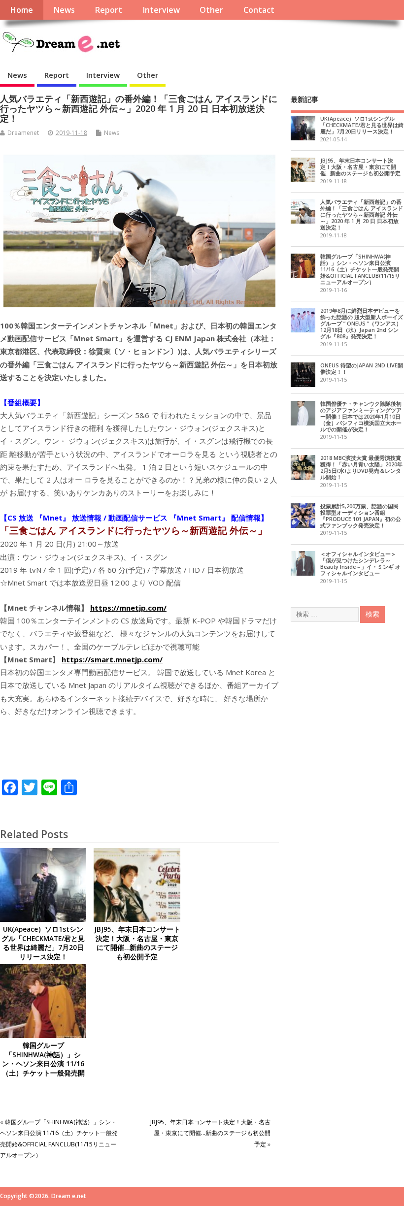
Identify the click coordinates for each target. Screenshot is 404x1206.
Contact (258, 9)
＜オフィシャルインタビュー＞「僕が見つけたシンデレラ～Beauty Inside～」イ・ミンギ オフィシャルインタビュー (360, 563)
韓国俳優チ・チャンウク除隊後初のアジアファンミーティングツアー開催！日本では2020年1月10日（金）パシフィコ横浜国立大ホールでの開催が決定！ (361, 416)
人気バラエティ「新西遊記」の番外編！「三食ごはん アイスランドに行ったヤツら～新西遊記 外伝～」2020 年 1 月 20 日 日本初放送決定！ (361, 214)
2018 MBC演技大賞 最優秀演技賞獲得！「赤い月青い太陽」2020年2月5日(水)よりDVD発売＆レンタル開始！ (361, 467)
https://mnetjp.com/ (128, 608)
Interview (161, 9)
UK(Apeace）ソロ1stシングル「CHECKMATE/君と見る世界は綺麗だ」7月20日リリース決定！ (43, 943)
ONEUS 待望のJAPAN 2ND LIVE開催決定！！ (361, 368)
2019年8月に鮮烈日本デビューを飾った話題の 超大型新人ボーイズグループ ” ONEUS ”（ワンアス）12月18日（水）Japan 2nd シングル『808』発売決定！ (361, 323)
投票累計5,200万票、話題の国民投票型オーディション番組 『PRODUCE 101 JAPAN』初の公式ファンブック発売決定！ (360, 515)
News (64, 9)
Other (211, 9)
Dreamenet (23, 133)
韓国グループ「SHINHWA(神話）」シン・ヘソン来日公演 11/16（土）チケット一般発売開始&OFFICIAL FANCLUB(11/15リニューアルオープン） (43, 1073)
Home (21, 9)
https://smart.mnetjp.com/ (112, 659)
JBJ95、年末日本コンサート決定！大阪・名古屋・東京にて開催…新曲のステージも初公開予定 (137, 943)
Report (108, 9)
